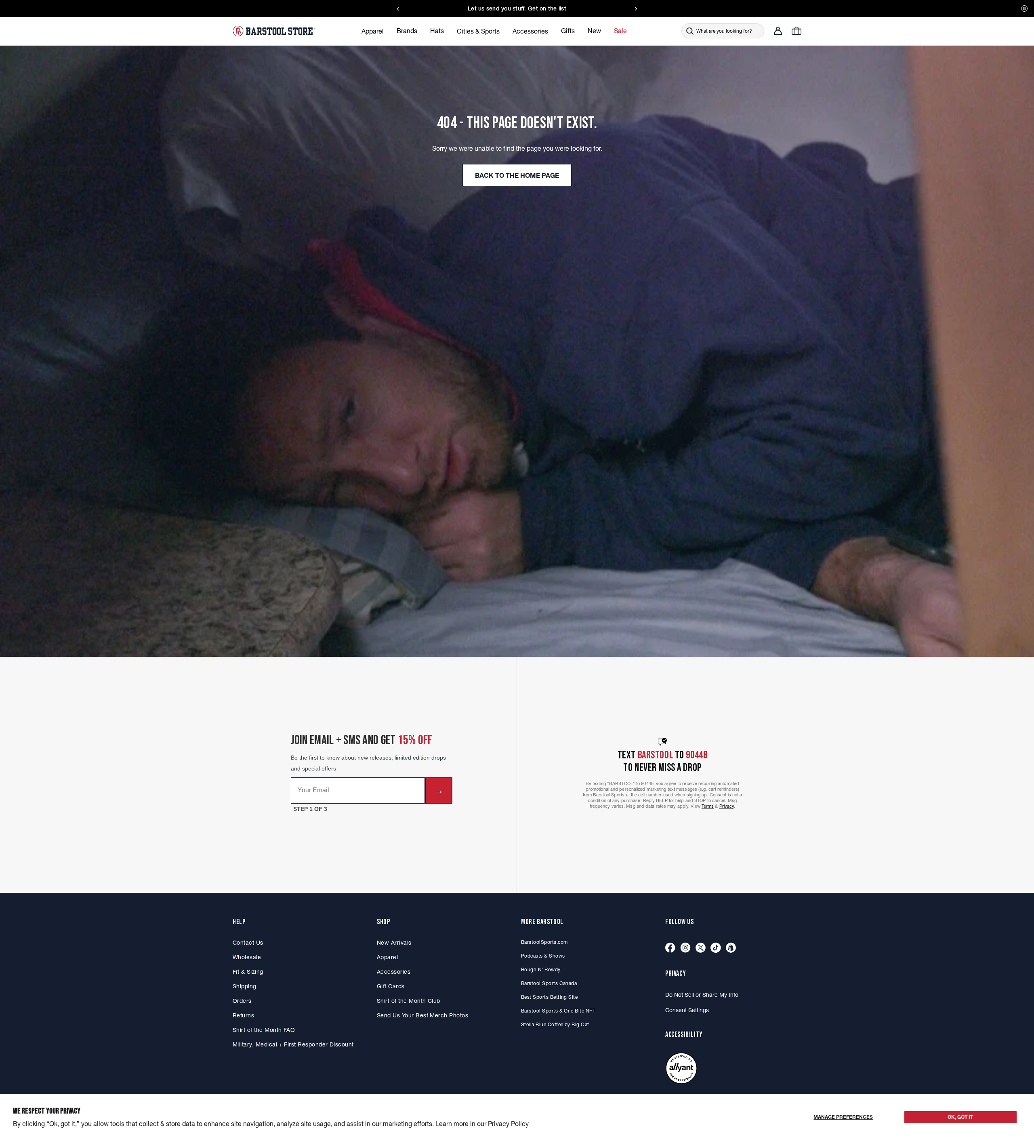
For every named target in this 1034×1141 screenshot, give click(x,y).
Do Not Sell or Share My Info (701, 994)
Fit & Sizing (248, 971)
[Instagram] (685, 948)
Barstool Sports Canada (549, 983)
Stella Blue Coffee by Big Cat (555, 1024)
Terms (708, 806)
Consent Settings (687, 1010)
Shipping (244, 986)
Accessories (393, 971)
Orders (242, 1000)
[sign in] (778, 31)
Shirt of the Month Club (408, 1000)
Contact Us (248, 942)
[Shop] (731, 948)
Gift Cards (391, 986)
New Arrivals (394, 942)
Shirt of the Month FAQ (264, 1030)
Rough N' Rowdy (541, 969)
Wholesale (247, 957)
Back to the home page (517, 175)
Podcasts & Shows (543, 956)
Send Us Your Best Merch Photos (422, 1015)
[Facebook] (670, 948)
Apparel (387, 957)
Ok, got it (960, 1117)
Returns (243, 1015)
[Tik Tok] (715, 948)
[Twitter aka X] (701, 948)
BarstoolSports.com (544, 942)
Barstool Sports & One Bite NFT (558, 1011)
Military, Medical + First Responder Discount (293, 1044)
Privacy (726, 806)
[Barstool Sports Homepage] (275, 30)
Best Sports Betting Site (549, 997)
